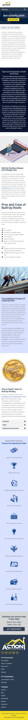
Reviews (3, 701)
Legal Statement (8, 717)
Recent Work (4, 698)
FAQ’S (2, 669)
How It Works (4, 660)
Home (5, 28)
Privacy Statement (19, 717)
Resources (4, 682)
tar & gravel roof (6, 188)
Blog (2, 693)
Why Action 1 (4, 666)
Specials (3, 672)
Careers (3, 695)
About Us (3, 690)
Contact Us (4, 704)
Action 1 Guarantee (6, 663)
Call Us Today (13, 19)
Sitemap (3, 707)
